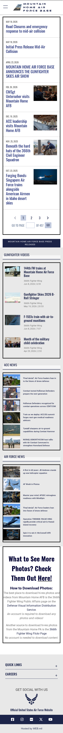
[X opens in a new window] (41, 719)
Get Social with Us (32, 690)
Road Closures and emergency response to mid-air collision (26, 29)
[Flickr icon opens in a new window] (31, 719)
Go (48, 225)
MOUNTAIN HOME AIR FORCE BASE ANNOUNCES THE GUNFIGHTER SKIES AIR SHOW (30, 71)
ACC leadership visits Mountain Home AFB (16, 125)
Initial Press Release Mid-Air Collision (25, 49)
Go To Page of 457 (27, 225)
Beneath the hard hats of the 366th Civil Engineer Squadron (18, 152)
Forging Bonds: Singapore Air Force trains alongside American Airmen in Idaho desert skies (18, 189)
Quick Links (13, 664)
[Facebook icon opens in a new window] (12, 719)
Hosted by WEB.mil (31, 728)
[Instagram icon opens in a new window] (22, 719)
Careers (11, 673)
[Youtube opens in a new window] (50, 719)
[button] (5, 7)
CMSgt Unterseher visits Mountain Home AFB (17, 98)
